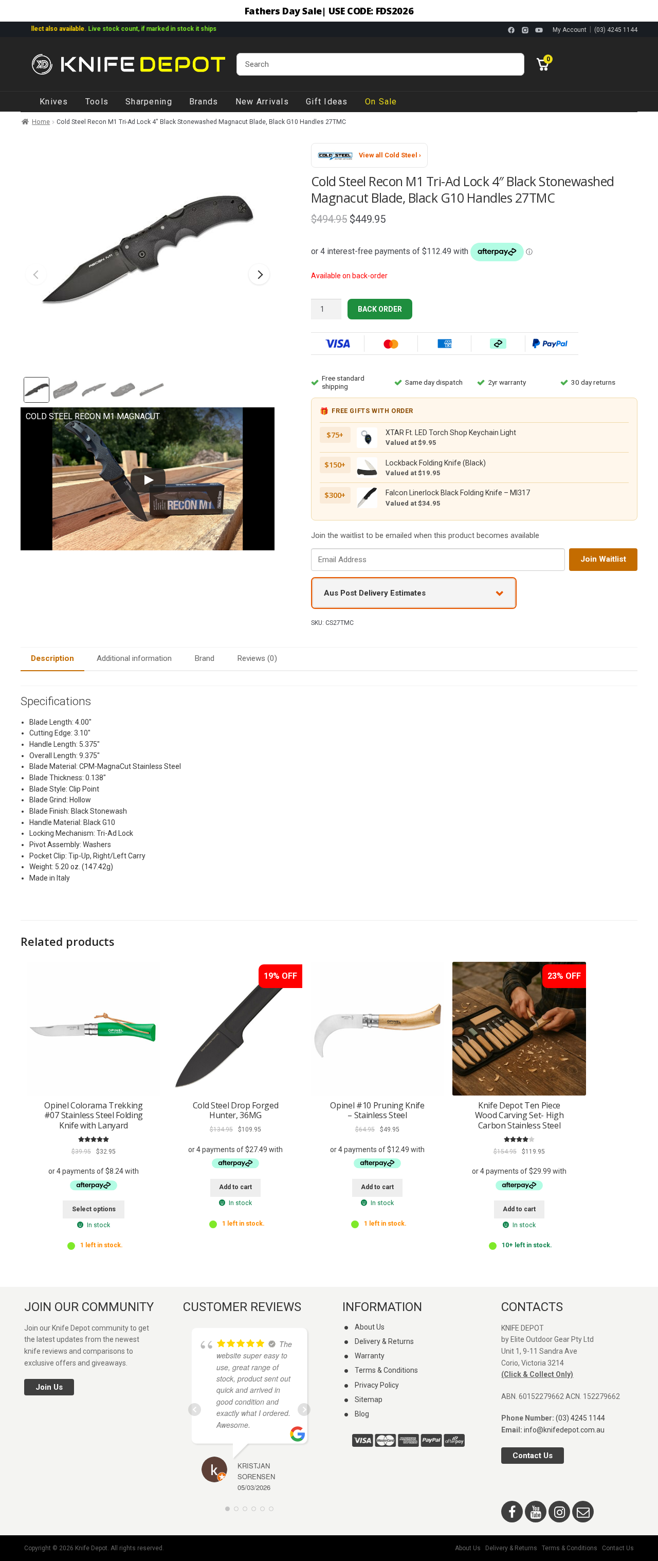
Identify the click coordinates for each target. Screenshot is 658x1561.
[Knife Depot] (128, 64)
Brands (203, 101)
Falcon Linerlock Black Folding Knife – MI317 (458, 493)
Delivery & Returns (384, 1341)
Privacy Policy (377, 1385)
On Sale (381, 101)
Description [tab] (52, 658)
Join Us (49, 1387)
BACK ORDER (380, 309)
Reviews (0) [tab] (257, 658)
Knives (54, 101)
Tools (96, 101)
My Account (570, 29)
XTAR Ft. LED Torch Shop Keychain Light (451, 432)
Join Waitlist (603, 559)
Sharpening (148, 101)
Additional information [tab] (134, 658)
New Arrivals (262, 101)
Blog (362, 1414)
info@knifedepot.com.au (564, 1430)
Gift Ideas (327, 101)
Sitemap (368, 1399)
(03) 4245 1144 (615, 29)
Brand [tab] (204, 658)
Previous (36, 274)
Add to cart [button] (235, 1187)
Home (41, 121)
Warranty (370, 1356)
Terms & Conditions (386, 1370)
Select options (94, 1209)
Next (259, 274)
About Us (370, 1327)
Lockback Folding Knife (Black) (436, 463)
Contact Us (533, 1455)
